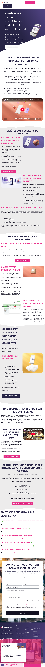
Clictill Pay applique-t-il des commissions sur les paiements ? (18, 535)
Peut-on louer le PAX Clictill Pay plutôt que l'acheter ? (17, 539)
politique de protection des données (31, 604)
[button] (23, 3)
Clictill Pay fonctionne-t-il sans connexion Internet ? (16, 542)
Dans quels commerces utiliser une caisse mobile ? (15, 528)
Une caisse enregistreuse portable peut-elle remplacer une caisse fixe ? (21, 524)
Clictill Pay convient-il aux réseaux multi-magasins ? (16, 549)
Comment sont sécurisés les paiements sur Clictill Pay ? (17, 553)
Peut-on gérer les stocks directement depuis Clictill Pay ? (17, 546)
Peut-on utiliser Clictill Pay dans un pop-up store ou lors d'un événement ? (22, 532)
